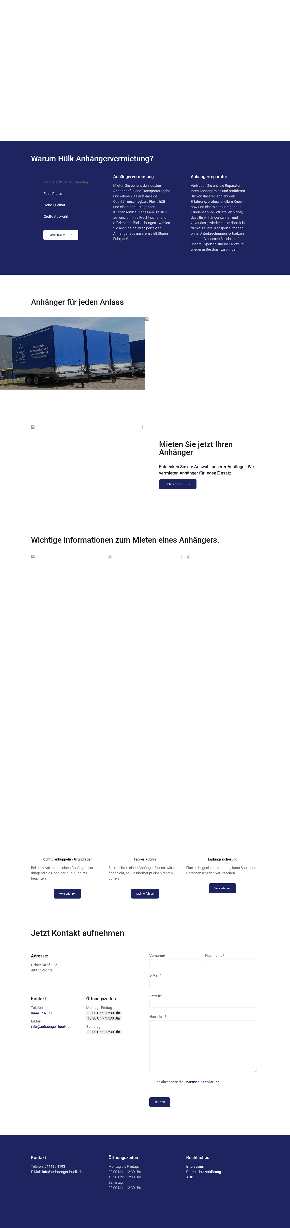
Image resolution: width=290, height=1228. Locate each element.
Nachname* (214, 956)
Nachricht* (157, 1017)
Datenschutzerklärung (201, 1082)
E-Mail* (155, 975)
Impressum (195, 1166)
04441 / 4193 (41, 1013)
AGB (189, 1177)
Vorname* (157, 956)
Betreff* (155, 996)
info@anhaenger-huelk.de (51, 1026)
